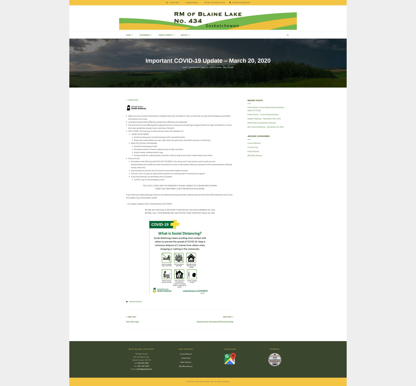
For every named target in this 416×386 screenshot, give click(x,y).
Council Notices (254, 143)
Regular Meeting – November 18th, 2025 (264, 118)
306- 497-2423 (143, 366)
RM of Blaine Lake (206, 382)
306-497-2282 (143, 363)
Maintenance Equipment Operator (262, 123)
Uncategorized (194, 67)
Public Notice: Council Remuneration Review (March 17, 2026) (266, 109)
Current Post (253, 147)
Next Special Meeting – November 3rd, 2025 (266, 127)
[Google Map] (230, 359)
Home (128, 35)
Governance (145, 35)
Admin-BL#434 (133, 100)
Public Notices (253, 151)
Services (184, 35)
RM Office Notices (135, 302)
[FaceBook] (274, 360)
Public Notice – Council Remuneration (263, 114)
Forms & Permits (165, 35)
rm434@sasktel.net (144, 369)
